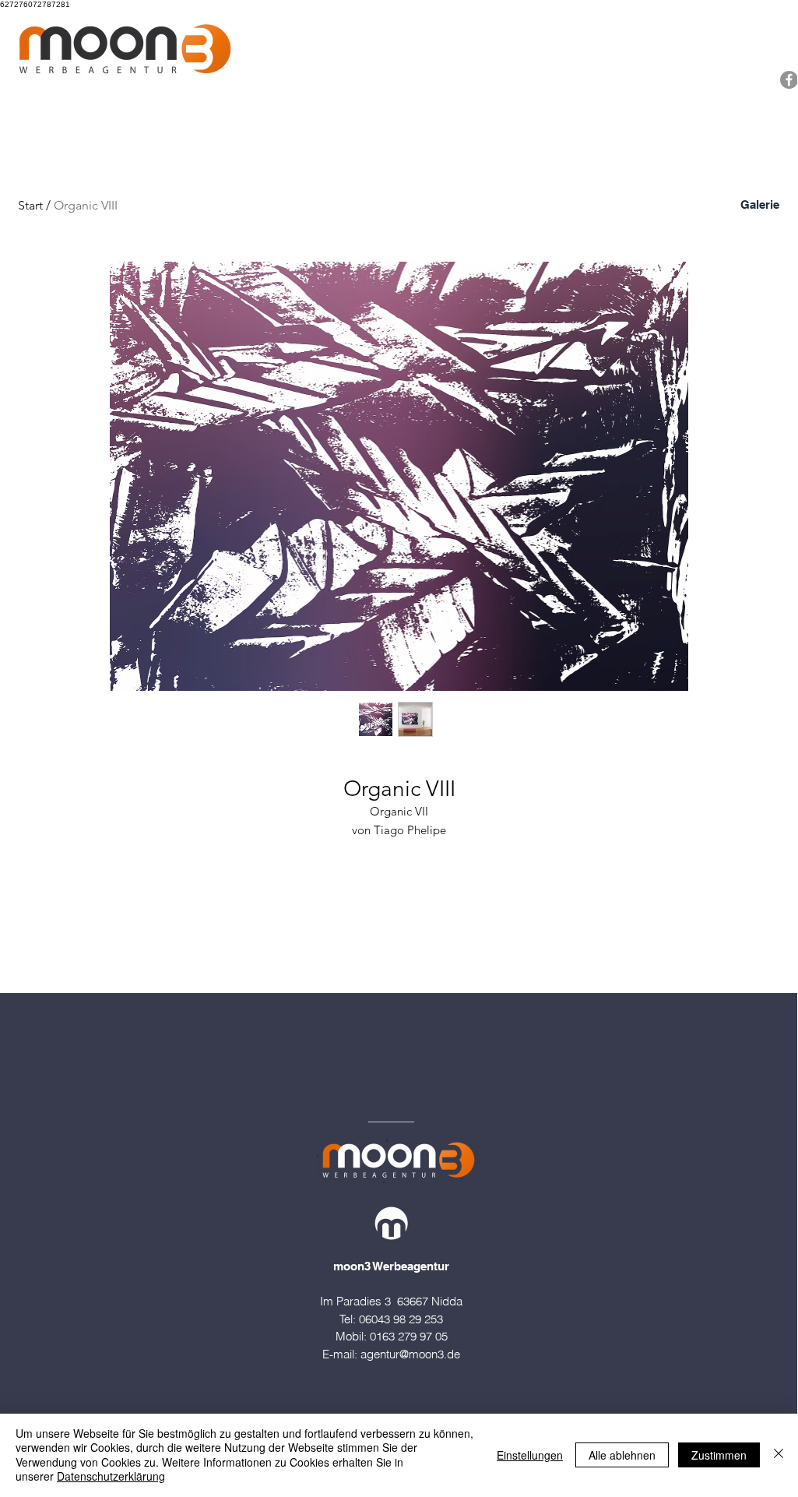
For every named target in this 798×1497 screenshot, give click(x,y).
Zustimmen (719, 1455)
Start (30, 205)
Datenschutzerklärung (111, 1476)
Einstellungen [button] (530, 1455)
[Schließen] (778, 1454)
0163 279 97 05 (409, 1336)
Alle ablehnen (622, 1455)
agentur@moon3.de (410, 1354)
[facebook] (789, 80)
